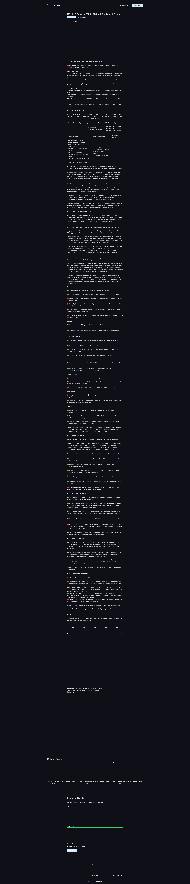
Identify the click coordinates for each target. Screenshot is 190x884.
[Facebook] (114, 875)
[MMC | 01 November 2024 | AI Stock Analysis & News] (127, 770)
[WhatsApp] (106, 627)
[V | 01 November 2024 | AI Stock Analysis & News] (62, 770)
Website (69, 819)
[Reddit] (84, 627)
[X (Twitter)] (72, 627)
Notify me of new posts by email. (77, 846)
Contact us (95, 875)
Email (69, 813)
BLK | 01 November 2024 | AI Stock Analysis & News (94, 781)
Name (69, 806)
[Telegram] (95, 627)
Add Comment (71, 826)
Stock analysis (72, 17)
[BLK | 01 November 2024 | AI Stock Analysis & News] (95, 770)
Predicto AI (58, 5)
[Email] (117, 627)
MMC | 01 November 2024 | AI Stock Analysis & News (127, 781)
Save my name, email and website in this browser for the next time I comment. (86, 843)
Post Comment (72, 850)
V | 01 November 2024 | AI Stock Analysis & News (61, 781)
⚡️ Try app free (137, 5)
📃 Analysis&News (125, 5)
